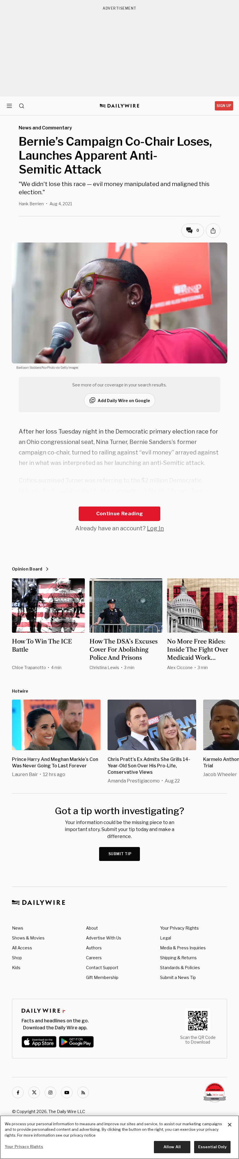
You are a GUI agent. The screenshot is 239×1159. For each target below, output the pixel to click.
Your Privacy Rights (179, 928)
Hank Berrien (31, 203)
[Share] (213, 230)
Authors (94, 947)
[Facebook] (18, 1092)
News (17, 928)
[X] (34, 1092)
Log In (155, 528)
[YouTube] (67, 1092)
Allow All (172, 1146)
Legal (165, 937)
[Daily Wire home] (119, 106)
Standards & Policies (180, 967)
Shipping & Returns (178, 957)
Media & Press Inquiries (183, 947)
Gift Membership (102, 977)
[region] (119, 1137)
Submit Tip (120, 854)
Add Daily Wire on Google (124, 400)
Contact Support (102, 967)
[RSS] (83, 1092)
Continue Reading (119, 513)
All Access (22, 947)
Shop (17, 957)
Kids (16, 967)
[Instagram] (50, 1092)
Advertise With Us (103, 937)
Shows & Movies (28, 937)
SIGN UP (224, 106)
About (92, 928)
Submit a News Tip (178, 977)
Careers (94, 957)
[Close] (229, 1124)
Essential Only (212, 1146)
